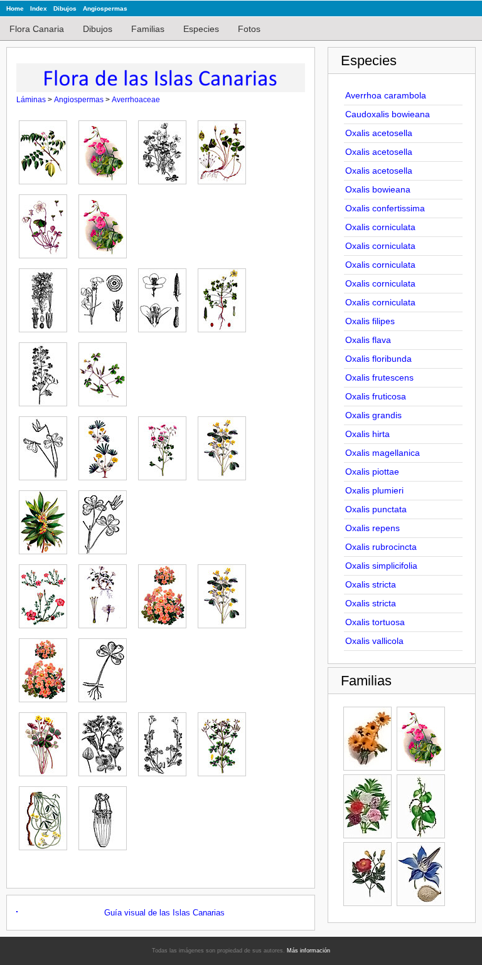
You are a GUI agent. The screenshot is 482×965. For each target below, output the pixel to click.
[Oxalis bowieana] (105, 223)
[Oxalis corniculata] (105, 297)
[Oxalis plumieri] (225, 593)
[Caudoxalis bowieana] (105, 149)
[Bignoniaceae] (367, 874)
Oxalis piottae (372, 472)
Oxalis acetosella (378, 133)
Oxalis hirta (367, 434)
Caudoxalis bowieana (387, 114)
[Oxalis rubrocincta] (46, 741)
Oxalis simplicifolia (381, 566)
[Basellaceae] (421, 806)
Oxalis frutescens (379, 377)
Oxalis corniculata (380, 227)
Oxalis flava (368, 340)
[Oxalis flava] (105, 445)
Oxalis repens (372, 528)
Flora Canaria (36, 29)
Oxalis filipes (370, 321)
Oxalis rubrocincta (381, 547)
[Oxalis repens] (105, 667)
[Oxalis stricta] (165, 741)
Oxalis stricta (370, 584)
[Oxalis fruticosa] (46, 519)
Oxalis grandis (373, 415)
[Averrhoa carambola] (46, 149)
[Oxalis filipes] (46, 445)
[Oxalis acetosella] (165, 149)
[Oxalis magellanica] (105, 593)
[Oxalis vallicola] (105, 815)
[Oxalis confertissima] (46, 297)
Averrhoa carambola (385, 95)
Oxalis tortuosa (375, 622)
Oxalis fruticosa (375, 396)
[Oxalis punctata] (46, 667)
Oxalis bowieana (377, 189)
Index (38, 8)
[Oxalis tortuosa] (46, 815)
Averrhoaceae (136, 99)
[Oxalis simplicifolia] (105, 741)
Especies (201, 29)
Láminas (31, 99)
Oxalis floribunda (378, 359)
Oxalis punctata (376, 509)
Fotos (249, 29)
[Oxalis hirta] (46, 593)
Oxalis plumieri (374, 490)
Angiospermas (105, 8)
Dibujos (65, 8)
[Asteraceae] (367, 739)
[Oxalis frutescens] (225, 445)
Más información (308, 950)
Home (15, 8)
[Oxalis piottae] (165, 593)
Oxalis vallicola (374, 641)
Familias (147, 29)
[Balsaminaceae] (367, 806)
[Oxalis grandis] (105, 519)
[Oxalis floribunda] (165, 445)
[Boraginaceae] (421, 874)
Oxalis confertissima (385, 208)
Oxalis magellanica (382, 453)
